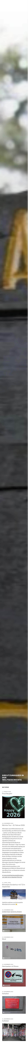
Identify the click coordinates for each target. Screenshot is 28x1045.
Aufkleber (5, 1021)
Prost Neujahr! (7, 793)
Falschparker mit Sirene (10, 966)
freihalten (5, 993)
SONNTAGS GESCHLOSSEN (12, 912)
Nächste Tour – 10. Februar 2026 (13, 825)
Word (4, 939)
